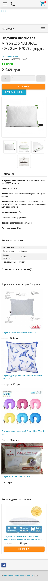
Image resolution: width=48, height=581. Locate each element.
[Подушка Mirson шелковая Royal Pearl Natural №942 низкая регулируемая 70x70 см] (24, 519)
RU (4, 11)
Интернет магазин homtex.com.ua (18, 576)
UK (1, 11)
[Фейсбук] (4, 565)
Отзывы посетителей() (17, 269)
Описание (8, 174)
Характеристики (12, 240)
